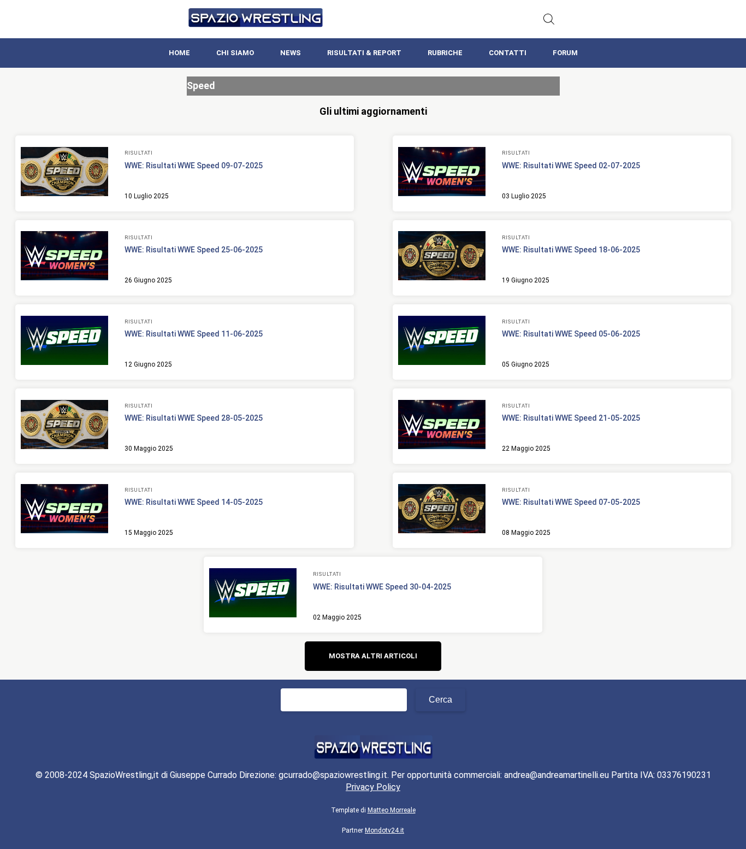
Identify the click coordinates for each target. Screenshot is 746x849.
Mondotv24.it (384, 830)
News (290, 53)
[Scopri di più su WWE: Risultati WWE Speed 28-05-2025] (64, 426)
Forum (565, 53)
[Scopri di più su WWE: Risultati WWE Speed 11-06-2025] (64, 342)
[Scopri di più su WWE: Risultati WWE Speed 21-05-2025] (442, 426)
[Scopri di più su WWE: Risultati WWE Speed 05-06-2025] (442, 342)
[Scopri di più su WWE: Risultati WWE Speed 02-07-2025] (442, 173)
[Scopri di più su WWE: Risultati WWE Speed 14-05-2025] (64, 510)
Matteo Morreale (392, 810)
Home (179, 53)
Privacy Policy (373, 787)
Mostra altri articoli (373, 656)
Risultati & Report (364, 53)
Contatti (507, 53)
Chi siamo (235, 53)
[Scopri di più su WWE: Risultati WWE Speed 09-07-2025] (64, 173)
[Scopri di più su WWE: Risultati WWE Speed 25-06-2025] (64, 257)
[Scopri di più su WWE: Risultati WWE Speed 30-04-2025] (253, 594)
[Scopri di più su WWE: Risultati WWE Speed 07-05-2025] (442, 510)
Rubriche (445, 53)
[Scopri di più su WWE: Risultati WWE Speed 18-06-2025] (442, 257)
